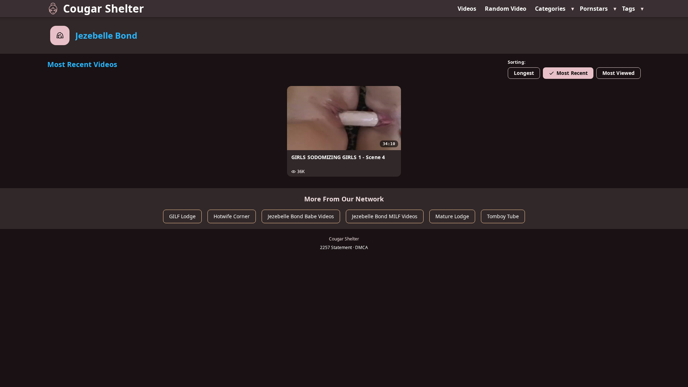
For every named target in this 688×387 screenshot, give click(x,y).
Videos (467, 9)
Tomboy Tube (503, 216)
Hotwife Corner (232, 216)
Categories (550, 9)
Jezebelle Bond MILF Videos (384, 216)
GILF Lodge (182, 216)
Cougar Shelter (103, 8)
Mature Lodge (452, 216)
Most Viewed (618, 73)
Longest (524, 73)
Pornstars (594, 9)
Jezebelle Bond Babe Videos (301, 216)
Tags (628, 9)
